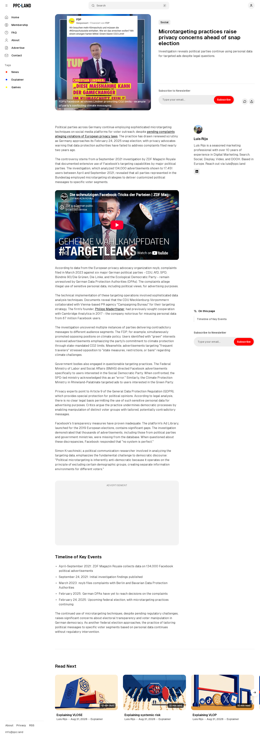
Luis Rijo (201, 139)
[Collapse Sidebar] (6, 5)
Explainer (97, 719)
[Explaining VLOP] (222, 692)
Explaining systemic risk (142, 715)
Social (164, 22)
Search (101, 5)
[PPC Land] (22, 5)
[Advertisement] (117, 515)
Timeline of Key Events (212, 319)
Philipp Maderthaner (109, 309)
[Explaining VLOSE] (86, 692)
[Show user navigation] (251, 5)
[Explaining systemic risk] (154, 692)
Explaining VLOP (205, 715)
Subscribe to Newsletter (175, 90)
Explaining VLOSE (69, 715)
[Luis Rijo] (198, 129)
